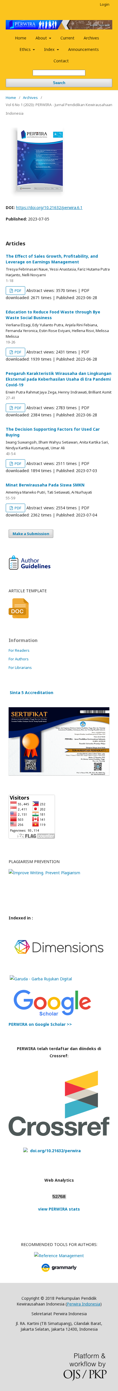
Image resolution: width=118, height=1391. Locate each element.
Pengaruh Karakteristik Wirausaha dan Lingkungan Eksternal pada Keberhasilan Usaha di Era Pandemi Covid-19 (58, 379)
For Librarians (20, 667)
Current (67, 38)
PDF (17, 290)
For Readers (19, 650)
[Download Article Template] (19, 616)
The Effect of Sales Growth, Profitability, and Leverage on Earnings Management (52, 259)
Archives (91, 38)
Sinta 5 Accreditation (31, 692)
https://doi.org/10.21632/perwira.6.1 (49, 207)
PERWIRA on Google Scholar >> (40, 1024)
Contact (61, 60)
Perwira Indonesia (83, 1304)
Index (50, 49)
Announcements (83, 49)
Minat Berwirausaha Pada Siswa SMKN (45, 485)
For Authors (19, 658)
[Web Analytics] (59, 1197)
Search (59, 83)
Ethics (25, 49)
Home (20, 38)
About (42, 38)
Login (104, 4)
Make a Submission (31, 533)
